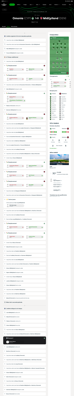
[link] (12, 5)
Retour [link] (5, 9)
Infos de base (14, 26)
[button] (31, 5)
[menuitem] (12, 5)
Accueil (4, 26)
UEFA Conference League (4, 4)
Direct (8, 26)
